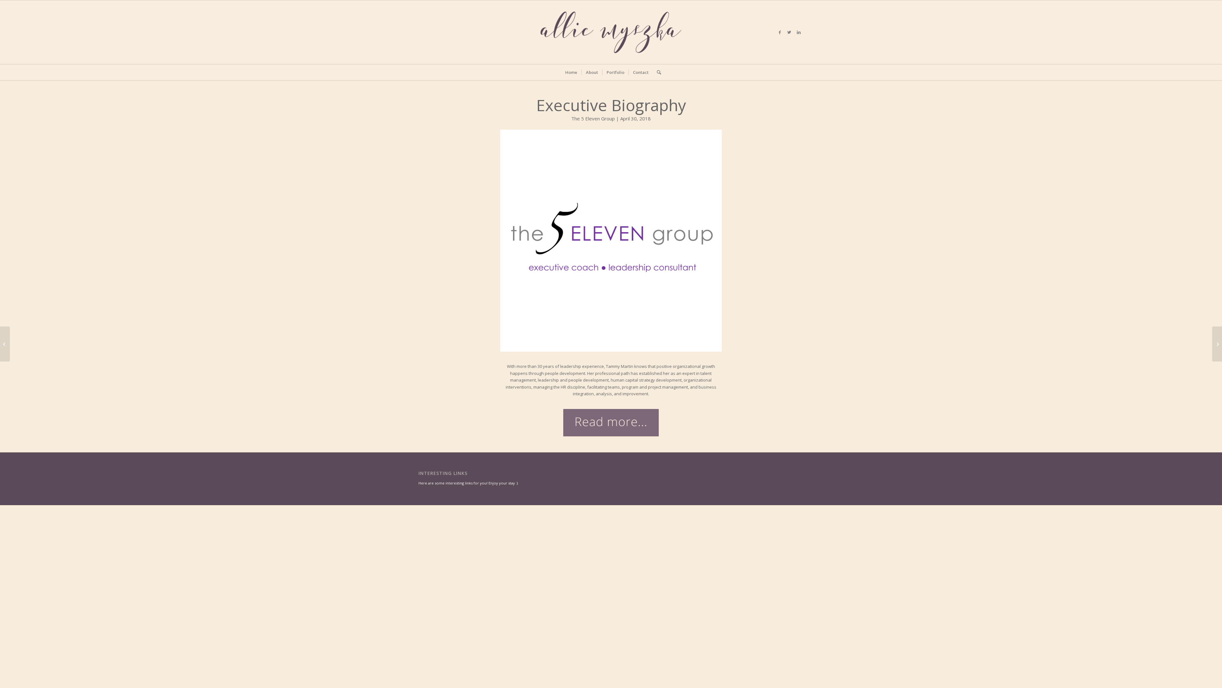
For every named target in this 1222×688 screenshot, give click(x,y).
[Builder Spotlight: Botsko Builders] (5, 344)
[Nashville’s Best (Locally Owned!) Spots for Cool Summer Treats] (1217, 344)
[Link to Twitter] (789, 32)
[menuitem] (571, 72)
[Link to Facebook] (779, 32)
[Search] (657, 72)
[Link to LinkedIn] (799, 32)
